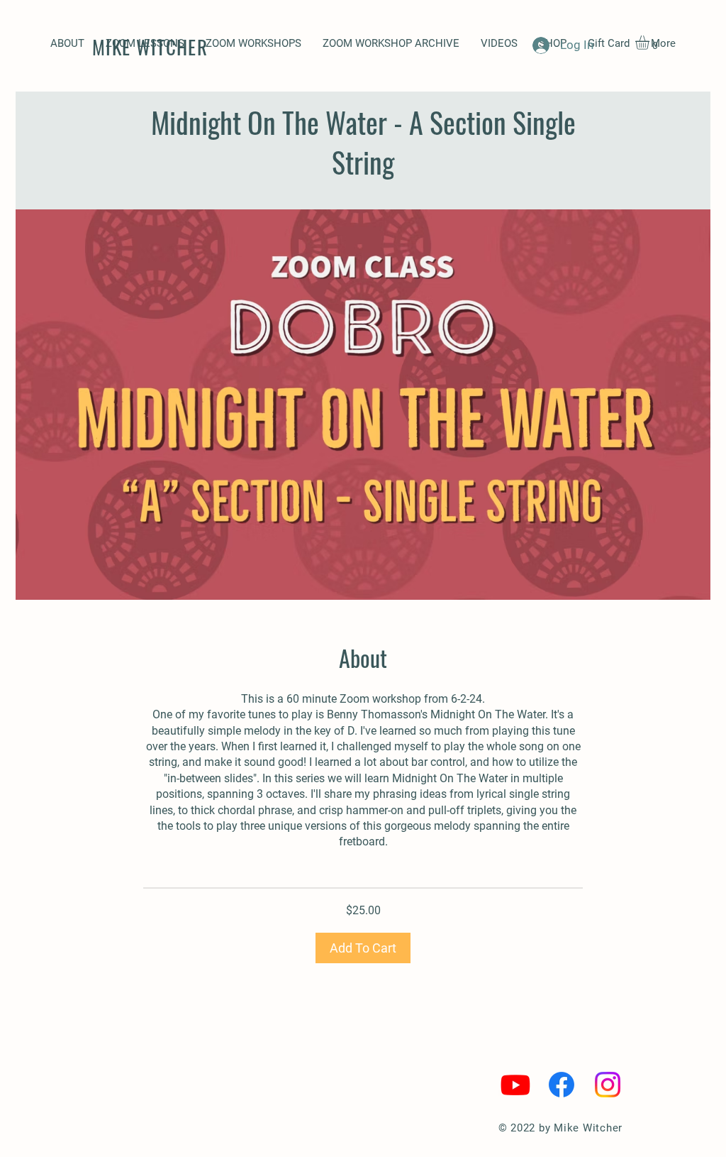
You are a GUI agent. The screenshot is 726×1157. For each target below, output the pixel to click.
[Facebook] (561, 1085)
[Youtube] (515, 1085)
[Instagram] (608, 1085)
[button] (253, 43)
